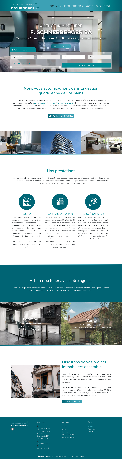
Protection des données (76, 456)
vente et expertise (67, 103)
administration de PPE (50, 103)
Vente (98, 6)
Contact (106, 6)
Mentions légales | (61, 456)
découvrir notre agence (61, 116)
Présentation (64, 6)
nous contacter (61, 46)
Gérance (65, 432)
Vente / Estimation (68, 437)
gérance (37, 103)
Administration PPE (68, 435)
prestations (77, 6)
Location (90, 6)
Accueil (53, 6)
